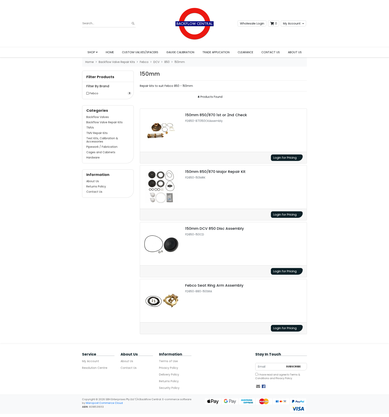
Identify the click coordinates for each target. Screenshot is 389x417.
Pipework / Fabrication (102, 147)
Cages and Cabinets (100, 152)
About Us (295, 52)
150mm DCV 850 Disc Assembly (214, 228)
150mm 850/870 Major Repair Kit (215, 171)
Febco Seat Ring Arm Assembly (214, 285)
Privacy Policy (168, 368)
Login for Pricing (285, 157)
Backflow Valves (97, 117)
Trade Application (216, 52)
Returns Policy (96, 186)
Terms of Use (168, 361)
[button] (108, 78)
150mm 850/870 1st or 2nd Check (216, 114)
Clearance (245, 52)
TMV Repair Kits (97, 133)
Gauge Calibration (180, 52)
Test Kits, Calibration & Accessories (102, 140)
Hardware (93, 157)
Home (110, 52)
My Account (292, 23)
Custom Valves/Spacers (140, 52)
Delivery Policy (169, 374)
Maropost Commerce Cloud (104, 403)
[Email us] (258, 386)
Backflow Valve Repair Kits (104, 122)
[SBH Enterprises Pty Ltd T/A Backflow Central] (194, 23)
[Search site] (133, 23)
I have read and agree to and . (277, 376)
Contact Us (270, 52)
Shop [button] (92, 52)
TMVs (90, 128)
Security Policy (169, 388)
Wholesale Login (252, 23)
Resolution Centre (94, 368)
